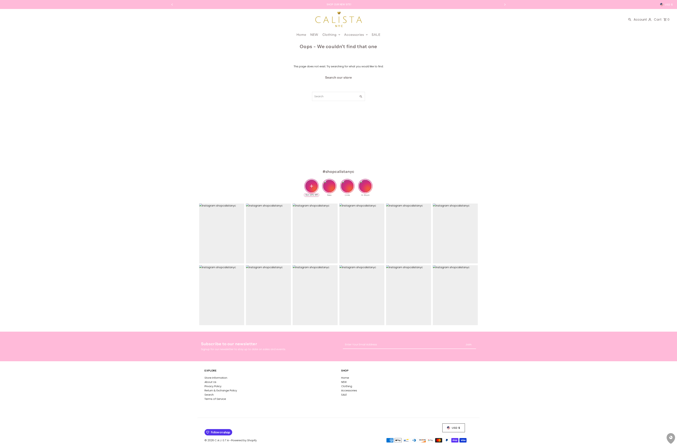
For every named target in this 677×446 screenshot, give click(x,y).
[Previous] (172, 4)
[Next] (504, 4)
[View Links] (347, 183)
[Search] (629, 19)
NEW (314, 35)
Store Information (216, 378)
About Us (210, 382)
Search (209, 394)
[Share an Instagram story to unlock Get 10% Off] (311, 186)
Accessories (354, 35)
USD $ (669, 4)
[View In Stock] (365, 183)
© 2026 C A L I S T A (217, 440)
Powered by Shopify (244, 440)
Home (301, 35)
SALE (376, 35)
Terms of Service (215, 399)
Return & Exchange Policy (221, 390)
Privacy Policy (213, 386)
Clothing (329, 35)
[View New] (329, 183)
